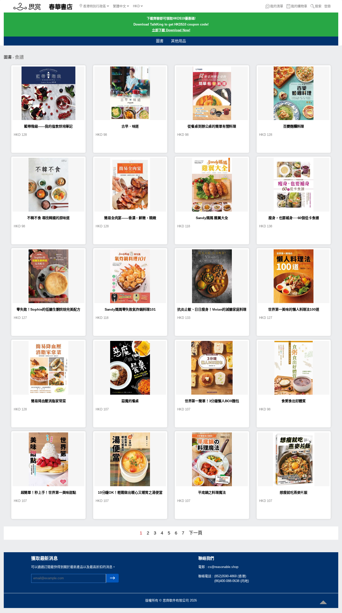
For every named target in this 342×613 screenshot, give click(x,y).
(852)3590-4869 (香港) (230, 576)
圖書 (159, 41)
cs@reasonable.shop (223, 567)
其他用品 (178, 41)
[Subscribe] (112, 578)
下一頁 (195, 532)
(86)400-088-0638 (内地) (231, 581)
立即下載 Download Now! (171, 30)
